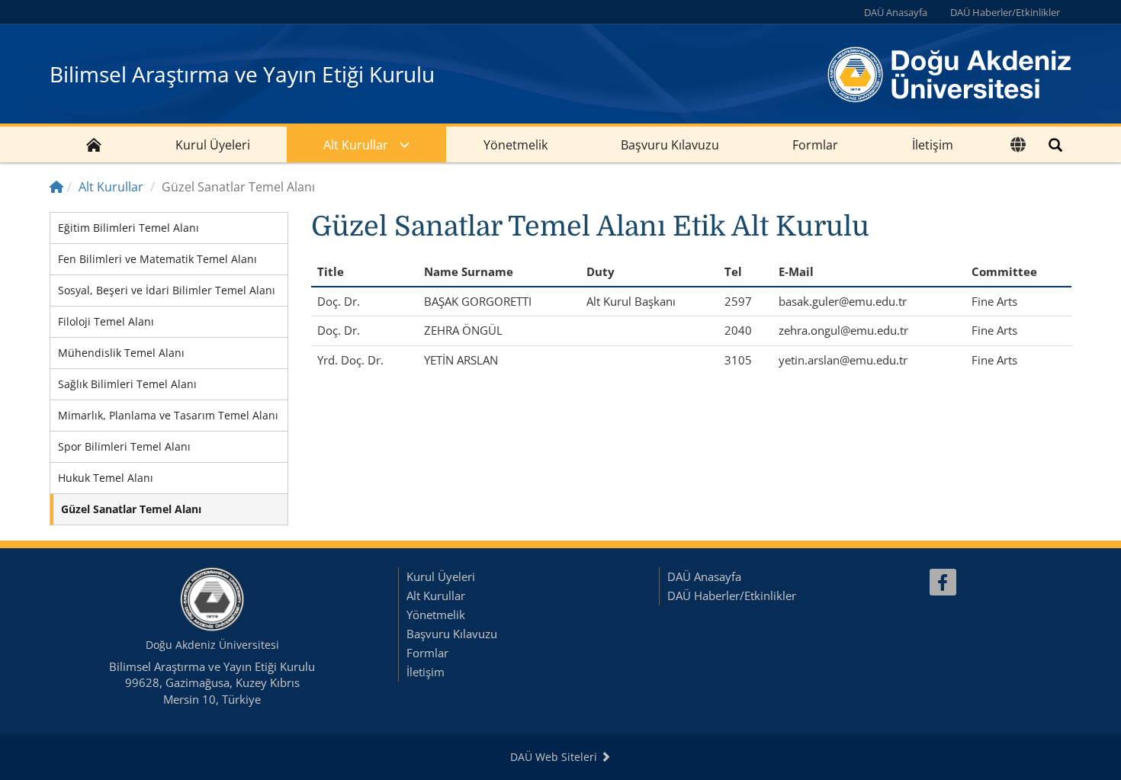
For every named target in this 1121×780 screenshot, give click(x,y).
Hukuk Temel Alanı (105, 477)
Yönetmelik (515, 144)
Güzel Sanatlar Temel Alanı (131, 509)
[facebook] (943, 582)
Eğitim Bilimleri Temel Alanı (128, 227)
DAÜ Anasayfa (895, 12)
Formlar (815, 144)
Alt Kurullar (355, 144)
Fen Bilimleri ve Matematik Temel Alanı (157, 259)
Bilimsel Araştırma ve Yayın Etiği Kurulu (242, 73)
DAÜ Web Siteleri (555, 757)
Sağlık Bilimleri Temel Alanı (127, 384)
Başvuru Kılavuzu (670, 144)
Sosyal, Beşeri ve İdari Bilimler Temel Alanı (166, 290)
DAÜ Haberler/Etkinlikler (1005, 12)
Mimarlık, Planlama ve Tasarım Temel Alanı (168, 415)
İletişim (932, 144)
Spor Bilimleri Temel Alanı (124, 446)
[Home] (56, 186)
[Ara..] (1055, 144)
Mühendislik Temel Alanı (121, 352)
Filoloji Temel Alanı (106, 321)
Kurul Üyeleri (212, 144)
